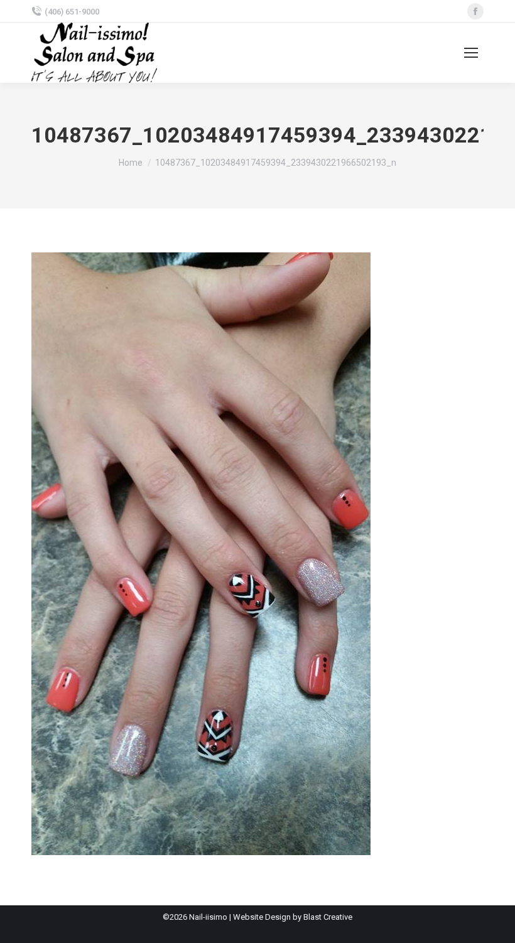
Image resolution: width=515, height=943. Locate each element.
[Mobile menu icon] (471, 52)
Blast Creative (327, 917)
